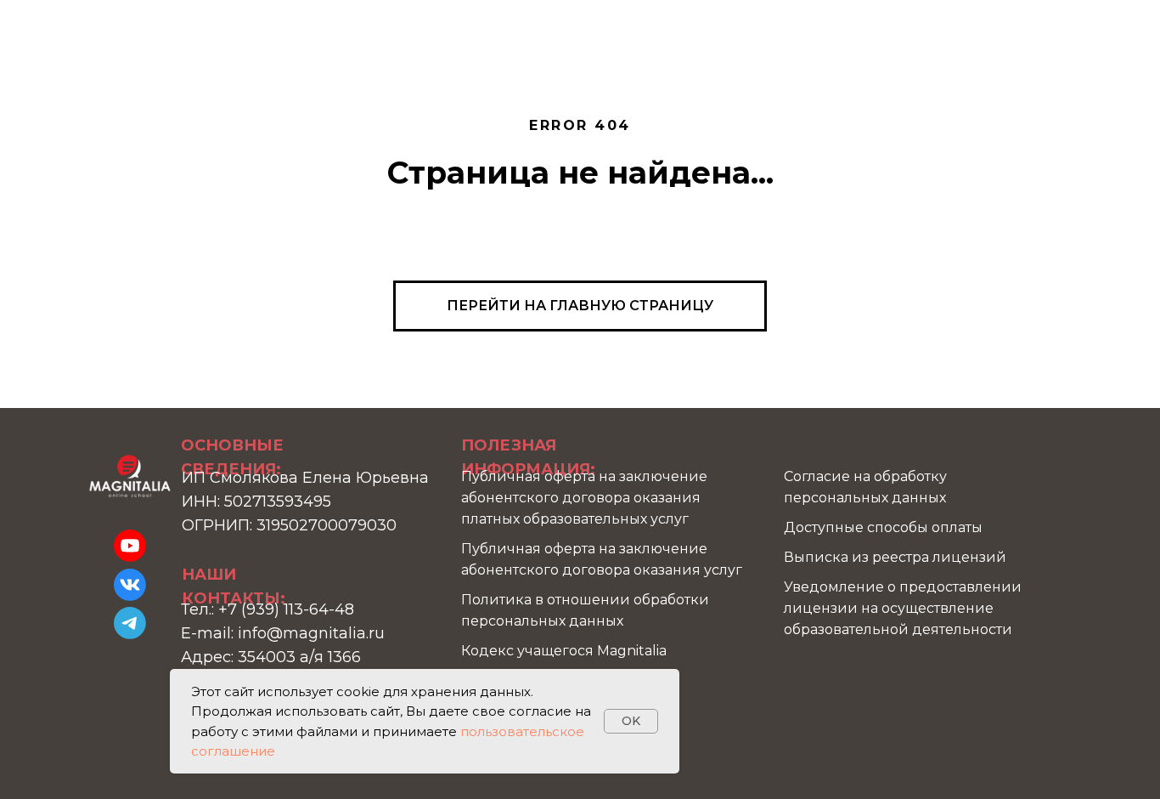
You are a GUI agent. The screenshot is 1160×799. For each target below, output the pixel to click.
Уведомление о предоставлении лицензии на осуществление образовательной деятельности (903, 608)
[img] (129, 476)
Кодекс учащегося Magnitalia (564, 651)
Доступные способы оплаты (883, 527)
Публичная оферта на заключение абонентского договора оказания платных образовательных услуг (584, 497)
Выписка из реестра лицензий (895, 557)
